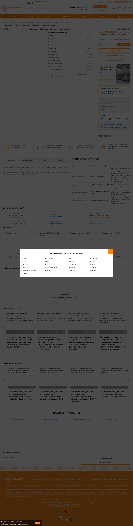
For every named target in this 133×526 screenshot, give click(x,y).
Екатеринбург (72, 270)
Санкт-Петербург (51, 267)
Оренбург (93, 267)
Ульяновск (71, 267)
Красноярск (72, 264)
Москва (25, 261)
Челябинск (94, 270)
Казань (47, 270)
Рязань (25, 264)
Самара (25, 273)
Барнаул (93, 264)
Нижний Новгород (29, 270)
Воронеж (71, 261)
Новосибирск (95, 258)
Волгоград (49, 258)
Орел (24, 258)
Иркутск (48, 261)
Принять (37, 523)
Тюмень (93, 261)
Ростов (25, 267)
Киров (70, 258)
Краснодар (49, 264)
